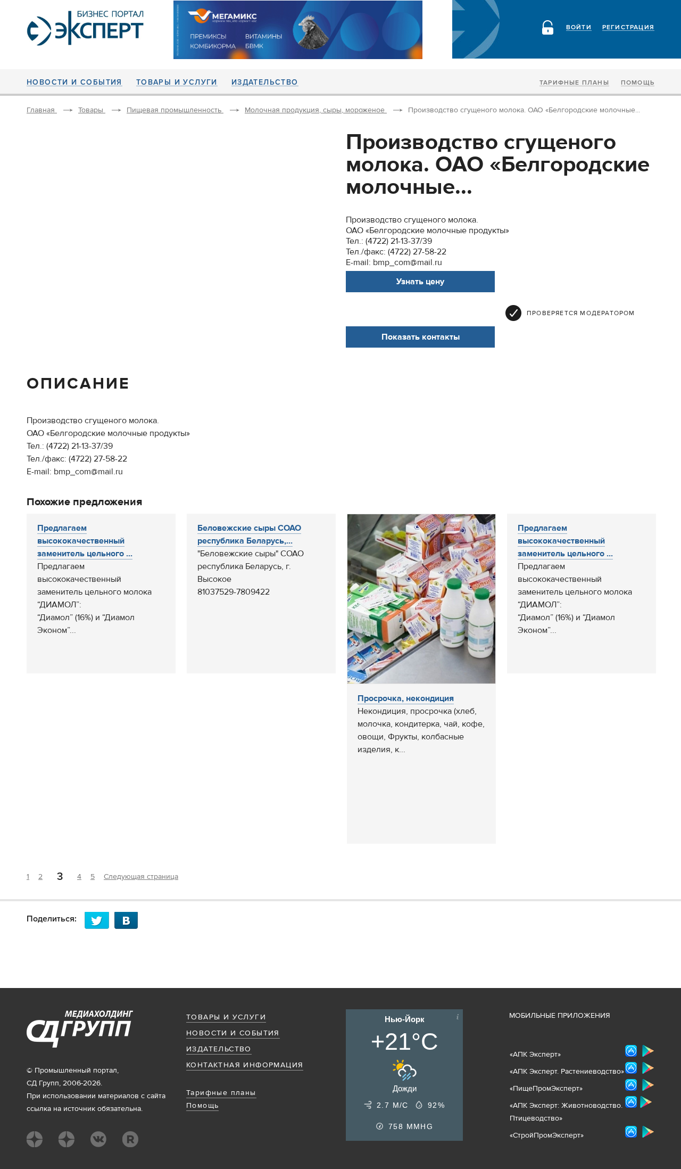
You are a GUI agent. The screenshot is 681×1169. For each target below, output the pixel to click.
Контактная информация (244, 1065)
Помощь (637, 83)
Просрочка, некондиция (406, 698)
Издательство (264, 82)
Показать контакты (420, 337)
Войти (579, 27)
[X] (99, 920)
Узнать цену (420, 281)
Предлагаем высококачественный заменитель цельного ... (84, 541)
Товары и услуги (177, 82)
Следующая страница (141, 877)
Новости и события (74, 82)
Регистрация (628, 27)
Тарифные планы (574, 83)
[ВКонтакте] (129, 920)
